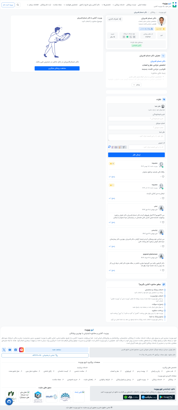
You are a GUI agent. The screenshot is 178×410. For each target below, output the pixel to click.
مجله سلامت (57, 4)
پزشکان (152, 12)
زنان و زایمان (155, 371)
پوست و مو (141, 371)
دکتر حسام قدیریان (158, 61)
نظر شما (162, 132)
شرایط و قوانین (104, 379)
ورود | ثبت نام (8, 5)
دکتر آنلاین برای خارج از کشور (89, 4)
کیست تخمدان (63, 371)
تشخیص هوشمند (71, 4)
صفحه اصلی (142, 4)
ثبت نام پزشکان (45, 4)
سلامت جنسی (79, 371)
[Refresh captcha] (119, 147)
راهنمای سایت (89, 379)
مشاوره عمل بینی (32, 371)
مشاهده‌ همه (56, 349)
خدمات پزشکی (119, 4)
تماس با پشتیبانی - (43, 355)
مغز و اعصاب (114, 371)
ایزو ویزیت (162, 12)
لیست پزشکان (131, 4)
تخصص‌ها (107, 4)
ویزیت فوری (141, 379)
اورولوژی (128, 371)
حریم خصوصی (72, 379)
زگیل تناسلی (48, 371)
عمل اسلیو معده (14, 371)
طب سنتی (170, 371)
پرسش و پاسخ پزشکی (123, 379)
